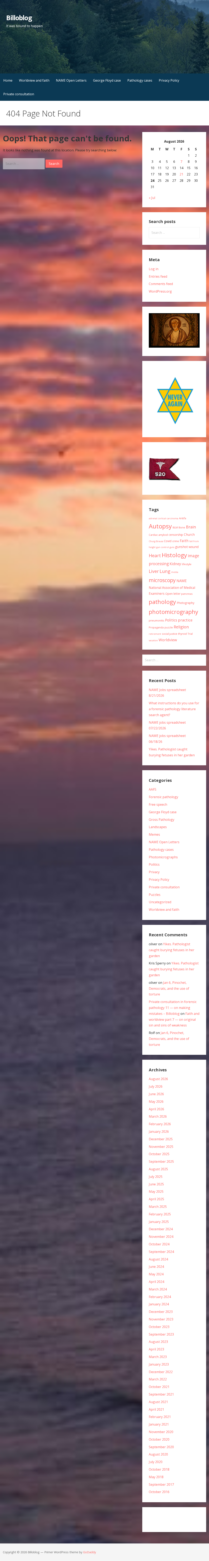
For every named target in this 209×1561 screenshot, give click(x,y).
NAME (182, 580)
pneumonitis (156, 620)
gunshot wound (187, 547)
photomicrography (173, 612)
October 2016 (159, 1492)
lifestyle (186, 564)
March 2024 (158, 1289)
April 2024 (156, 1281)
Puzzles (154, 894)
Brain (191, 527)
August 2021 (158, 1402)
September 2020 (161, 1447)
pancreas (187, 594)
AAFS (152, 789)
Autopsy (160, 526)
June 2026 (156, 1094)
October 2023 (159, 1327)
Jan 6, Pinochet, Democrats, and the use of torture (169, 988)
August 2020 (158, 1454)
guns (172, 547)
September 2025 (161, 1161)
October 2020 (159, 1439)
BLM (175, 527)
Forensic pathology (163, 797)
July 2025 (155, 1176)
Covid (167, 541)
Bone (182, 527)
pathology (162, 602)
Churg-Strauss (156, 541)
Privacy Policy (169, 80)
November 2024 (161, 1236)
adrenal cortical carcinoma (163, 518)
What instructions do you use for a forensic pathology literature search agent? (174, 709)
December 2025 (161, 1139)
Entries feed (158, 276)
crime (175, 541)
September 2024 (161, 1251)
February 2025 (160, 1214)
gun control (162, 547)
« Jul (152, 197)
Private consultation (18, 94)
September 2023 (161, 1334)
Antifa (182, 518)
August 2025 (158, 1169)
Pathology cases (139, 80)
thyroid (182, 634)
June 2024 (156, 1266)
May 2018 (156, 1477)
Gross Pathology (161, 819)
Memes (154, 834)
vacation (153, 640)
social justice (169, 634)
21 (181, 174)
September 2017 (161, 1484)
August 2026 (158, 1079)
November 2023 (161, 1319)
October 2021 (159, 1387)
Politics (171, 620)
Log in (153, 269)
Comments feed (161, 284)
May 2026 (156, 1101)
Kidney (175, 563)
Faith (184, 540)
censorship (176, 535)
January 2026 (159, 1131)
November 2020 (161, 1432)
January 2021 (159, 1424)
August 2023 (158, 1341)
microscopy (162, 580)
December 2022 (161, 1372)
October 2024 (159, 1244)
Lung (165, 571)
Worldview (168, 639)
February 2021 (160, 1417)
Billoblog (19, 17)
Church (189, 534)
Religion (181, 627)
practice (185, 620)
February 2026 (160, 1124)
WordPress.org (160, 291)
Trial (190, 634)
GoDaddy (89, 1552)
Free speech (158, 804)
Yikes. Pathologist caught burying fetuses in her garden (171, 950)
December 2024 (161, 1229)
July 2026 (155, 1086)
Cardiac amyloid (158, 535)
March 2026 (158, 1116)
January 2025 (159, 1221)
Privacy (154, 872)
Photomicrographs (163, 857)
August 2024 (158, 1259)
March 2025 (158, 1206)
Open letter (172, 594)
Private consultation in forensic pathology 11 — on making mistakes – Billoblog (173, 1008)
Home (7, 80)
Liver (154, 571)
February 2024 (160, 1297)
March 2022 (158, 1379)
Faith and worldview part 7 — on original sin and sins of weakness (174, 1019)
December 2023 (161, 1311)
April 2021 (156, 1409)
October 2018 (159, 1469)
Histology (174, 555)
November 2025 (161, 1146)
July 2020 (155, 1462)
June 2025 (156, 1184)
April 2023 (156, 1349)
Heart (155, 555)
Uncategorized (160, 902)
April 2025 (156, 1199)
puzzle (169, 627)
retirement (155, 633)
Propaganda (156, 627)
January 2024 (159, 1304)
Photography (185, 603)
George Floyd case (107, 80)
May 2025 (156, 1191)
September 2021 (161, 1394)
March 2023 (158, 1357)
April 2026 (156, 1109)
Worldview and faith (34, 80)
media (174, 572)
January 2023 (159, 1364)
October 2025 (159, 1154)
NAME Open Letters (71, 80)
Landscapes (158, 827)
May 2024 (156, 1274)
